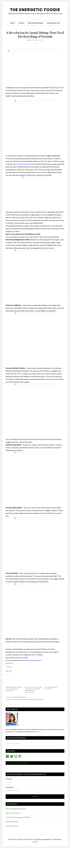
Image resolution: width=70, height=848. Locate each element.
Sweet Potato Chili (12, 822)
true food (29, 699)
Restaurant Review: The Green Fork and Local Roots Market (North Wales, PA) (33, 688)
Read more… (37, 731)
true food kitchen (38, 699)
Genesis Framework (44, 840)
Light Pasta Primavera (13, 813)
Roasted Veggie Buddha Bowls (16, 809)
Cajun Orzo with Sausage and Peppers (18, 817)
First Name (9, 779)
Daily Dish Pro (28, 840)
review (23, 699)
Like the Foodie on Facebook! (18, 763)
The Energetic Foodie (35, 10)
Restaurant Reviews (20, 697)
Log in (35, 842)
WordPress (57, 840)
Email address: (10, 787)
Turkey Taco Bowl (12, 826)
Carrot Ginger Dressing (50, 687)
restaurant (17, 699)
